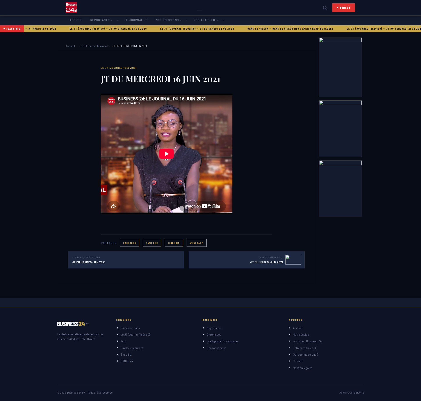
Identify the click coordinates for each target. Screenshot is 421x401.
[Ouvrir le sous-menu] (119, 20)
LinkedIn (174, 242)
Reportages (100, 19)
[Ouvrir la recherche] (325, 8)
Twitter (152, 242)
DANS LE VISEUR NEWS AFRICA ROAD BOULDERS (290, 28)
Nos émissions (167, 19)
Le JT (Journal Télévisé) (93, 45)
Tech (124, 341)
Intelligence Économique (222, 341)
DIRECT (345, 7)
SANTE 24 (127, 361)
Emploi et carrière (132, 348)
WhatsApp (196, 242)
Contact (298, 361)
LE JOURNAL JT (136, 19)
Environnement (216, 348)
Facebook (129, 242)
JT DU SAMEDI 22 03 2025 (204, 28)
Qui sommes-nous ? (305, 354)
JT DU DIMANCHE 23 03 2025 (116, 28)
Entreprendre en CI (304, 348)
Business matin (130, 328)
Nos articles (204, 19)
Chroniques (214, 334)
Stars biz (126, 354)
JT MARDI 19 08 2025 (30, 28)
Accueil (76, 19)
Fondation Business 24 (307, 341)
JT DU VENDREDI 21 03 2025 (392, 28)
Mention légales (302, 368)
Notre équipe (301, 334)
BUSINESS (73, 323)
